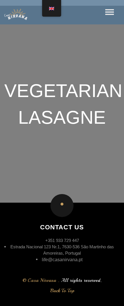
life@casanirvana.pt (62, 259)
